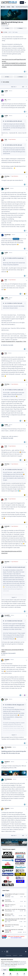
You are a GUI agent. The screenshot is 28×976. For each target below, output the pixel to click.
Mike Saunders (8, 747)
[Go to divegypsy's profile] (2, 660)
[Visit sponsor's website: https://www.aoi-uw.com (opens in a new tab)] (8, 853)
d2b (5, 99)
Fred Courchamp (8, 901)
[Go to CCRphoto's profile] (3, 905)
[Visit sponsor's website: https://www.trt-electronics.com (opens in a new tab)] (8, 877)
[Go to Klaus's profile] (2, 353)
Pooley (6, 699)
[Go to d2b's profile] (2, 100)
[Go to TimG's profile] (2, 32)
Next (23, 86)
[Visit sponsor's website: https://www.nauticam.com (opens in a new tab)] (20, 867)
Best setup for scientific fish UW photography (15, 909)
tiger (6, 921)
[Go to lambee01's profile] (2, 189)
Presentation (8, 900)
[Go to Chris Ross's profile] (2, 177)
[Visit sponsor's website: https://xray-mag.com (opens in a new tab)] (8, 884)
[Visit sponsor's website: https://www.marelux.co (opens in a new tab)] (8, 867)
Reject (4, 969)
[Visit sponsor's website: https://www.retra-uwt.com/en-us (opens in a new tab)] (20, 870)
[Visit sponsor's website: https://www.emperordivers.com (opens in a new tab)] (20, 856)
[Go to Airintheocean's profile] (3, 926)
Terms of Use (4, 961)
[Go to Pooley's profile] (2, 700)
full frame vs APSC (9, 914)
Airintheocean (8, 926)
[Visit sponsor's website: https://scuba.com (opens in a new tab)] (8, 874)
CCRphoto (7, 906)
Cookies (20, 955)
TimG (6, 32)
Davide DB (7, 526)
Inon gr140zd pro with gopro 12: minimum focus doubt (14, 894)
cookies (2, 963)
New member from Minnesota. (12, 924)
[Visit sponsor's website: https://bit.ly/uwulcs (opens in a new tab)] (20, 877)
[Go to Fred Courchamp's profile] (3, 901)
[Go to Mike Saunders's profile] (2, 748)
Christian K (7, 761)
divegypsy (7, 659)
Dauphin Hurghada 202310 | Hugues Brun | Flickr (13, 341)
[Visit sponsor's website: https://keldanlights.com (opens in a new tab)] (20, 863)
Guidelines (16, 961)
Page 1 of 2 (13, 86)
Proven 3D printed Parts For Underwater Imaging (14, 930)
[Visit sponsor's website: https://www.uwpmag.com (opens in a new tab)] (20, 881)
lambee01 (7, 188)
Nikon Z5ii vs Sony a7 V (10, 904)
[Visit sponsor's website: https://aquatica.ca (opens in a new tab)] (20, 853)
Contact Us (15, 955)
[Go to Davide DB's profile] (2, 527)
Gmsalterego (8, 234)
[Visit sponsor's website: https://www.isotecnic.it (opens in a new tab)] (8, 863)
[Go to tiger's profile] (3, 920)
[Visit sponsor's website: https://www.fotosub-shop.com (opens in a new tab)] (8, 860)
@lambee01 (16, 238)
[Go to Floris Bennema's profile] (2, 780)
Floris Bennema (8, 779)
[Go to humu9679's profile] (2, 616)
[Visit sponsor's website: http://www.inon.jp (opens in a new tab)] (20, 860)
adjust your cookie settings (11, 964)
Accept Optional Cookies (19, 969)
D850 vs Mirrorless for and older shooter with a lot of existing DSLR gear (15, 919)
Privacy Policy (8, 955)
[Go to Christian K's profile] (2, 762)
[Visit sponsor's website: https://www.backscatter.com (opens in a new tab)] (8, 856)
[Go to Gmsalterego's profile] (2, 235)
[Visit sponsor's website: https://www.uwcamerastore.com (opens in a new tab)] (8, 881)
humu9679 (7, 615)
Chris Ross (7, 176)
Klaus (6, 353)
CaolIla (6, 90)
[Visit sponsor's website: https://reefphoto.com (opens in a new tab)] (8, 870)
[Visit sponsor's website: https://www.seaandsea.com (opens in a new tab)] (20, 874)
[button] (25, 2)
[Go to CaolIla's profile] (2, 91)
